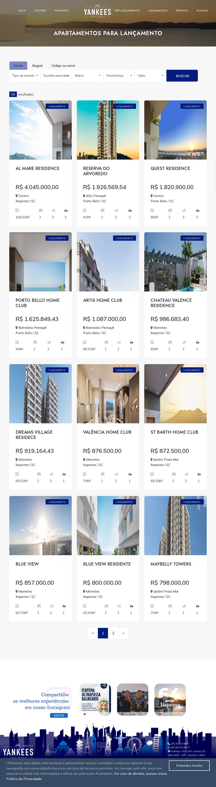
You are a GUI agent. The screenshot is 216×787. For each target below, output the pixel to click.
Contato (40, 10)
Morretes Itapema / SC (161, 330)
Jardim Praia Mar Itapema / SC (165, 462)
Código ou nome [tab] (63, 66)
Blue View (27, 564)
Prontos (182, 10)
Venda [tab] (18, 66)
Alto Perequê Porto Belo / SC (95, 198)
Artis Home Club (102, 300)
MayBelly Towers (171, 564)
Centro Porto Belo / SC (162, 198)
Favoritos (62, 10)
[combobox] (24, 75)
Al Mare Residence (37, 169)
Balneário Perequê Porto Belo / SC (31, 330)
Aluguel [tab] (37, 66)
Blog (22, 10)
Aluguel (202, 10)
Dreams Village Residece (34, 435)
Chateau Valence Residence (171, 303)
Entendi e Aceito (189, 765)
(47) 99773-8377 (180, 747)
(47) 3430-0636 (180, 743)
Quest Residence (170, 169)
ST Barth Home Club (174, 432)
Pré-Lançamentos (127, 10)
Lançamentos (157, 10)
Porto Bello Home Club (37, 303)
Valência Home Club (107, 432)
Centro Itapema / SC (26, 198)
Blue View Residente (107, 564)
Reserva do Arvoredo (96, 171)
